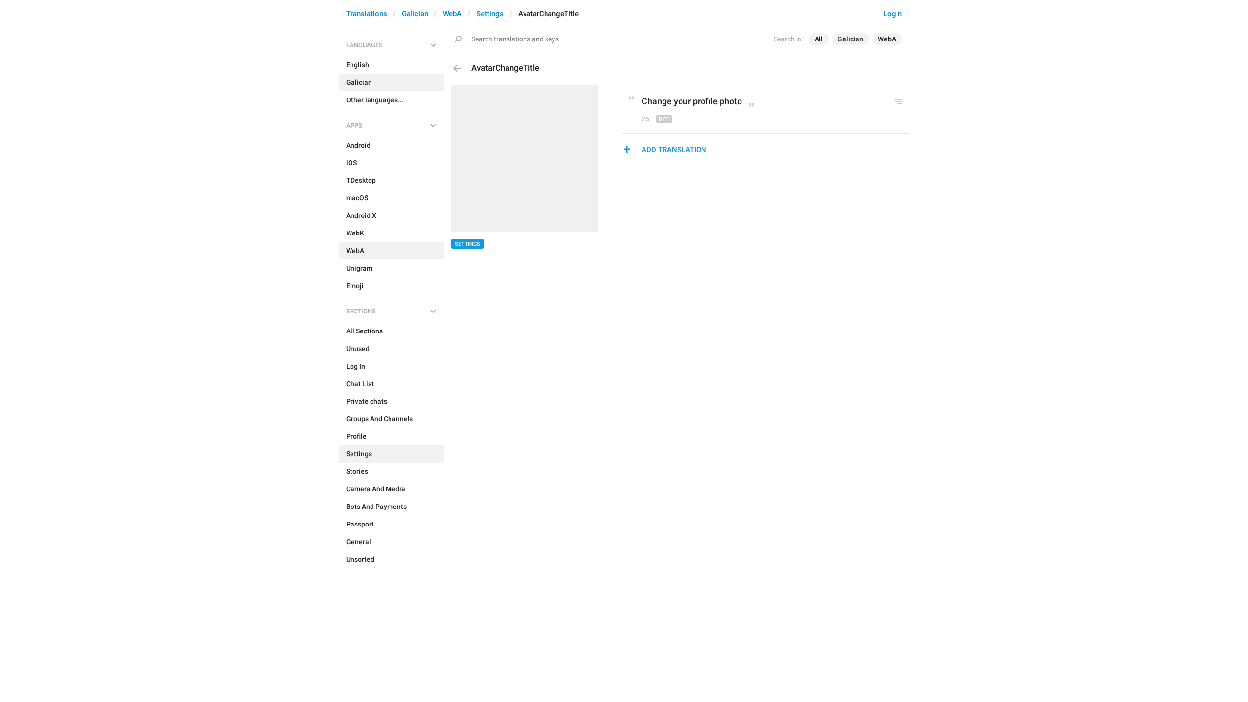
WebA (452, 13)
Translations (366, 13)
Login (892, 13)
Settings (490, 13)
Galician (415, 13)
